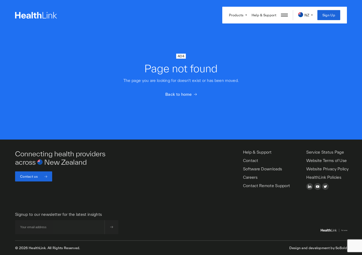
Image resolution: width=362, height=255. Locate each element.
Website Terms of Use (326, 160)
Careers (250, 177)
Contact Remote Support (266, 185)
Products (236, 15)
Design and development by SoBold (318, 248)
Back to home (178, 94)
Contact (250, 160)
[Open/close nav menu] (284, 15)
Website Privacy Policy (327, 169)
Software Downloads (262, 169)
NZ (306, 15)
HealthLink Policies (323, 177)
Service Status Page (325, 152)
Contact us (29, 176)
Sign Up (328, 15)
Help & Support (264, 15)
